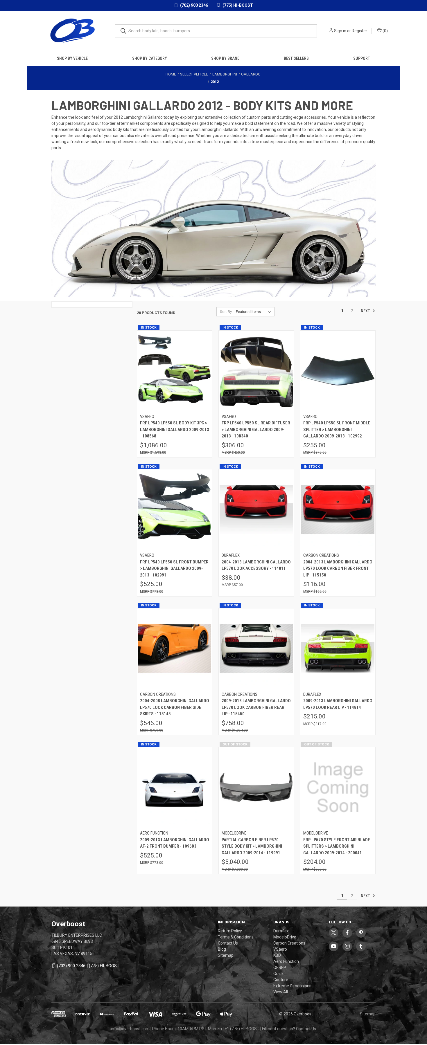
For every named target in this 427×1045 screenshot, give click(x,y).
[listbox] (254, 311)
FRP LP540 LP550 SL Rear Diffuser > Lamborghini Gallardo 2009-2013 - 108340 (256, 429)
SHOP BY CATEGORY (149, 58)
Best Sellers (296, 58)
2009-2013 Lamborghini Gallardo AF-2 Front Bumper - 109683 (174, 843)
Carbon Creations (289, 943)
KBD (277, 955)
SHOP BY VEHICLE (72, 58)
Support (361, 58)
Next (366, 310)
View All (280, 991)
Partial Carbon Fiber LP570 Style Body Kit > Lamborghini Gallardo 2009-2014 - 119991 (252, 846)
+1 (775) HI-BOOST (242, 1028)
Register (359, 30)
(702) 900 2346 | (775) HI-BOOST (88, 965)
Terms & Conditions (236, 936)
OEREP (279, 967)
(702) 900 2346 (193, 5)
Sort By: (226, 311)
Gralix (278, 973)
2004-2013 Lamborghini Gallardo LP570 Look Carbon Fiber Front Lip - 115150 (337, 568)
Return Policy (230, 930)
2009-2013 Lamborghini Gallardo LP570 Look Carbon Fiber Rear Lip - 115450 (256, 707)
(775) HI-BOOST (237, 5)
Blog (222, 949)
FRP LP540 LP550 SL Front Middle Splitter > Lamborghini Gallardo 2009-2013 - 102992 (336, 429)
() (385, 30)
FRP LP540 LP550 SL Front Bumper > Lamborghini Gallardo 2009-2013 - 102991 (174, 568)
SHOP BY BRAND (225, 58)
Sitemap (226, 955)
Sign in (340, 30)
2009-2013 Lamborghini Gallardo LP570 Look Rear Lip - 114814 (337, 704)
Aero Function (286, 961)
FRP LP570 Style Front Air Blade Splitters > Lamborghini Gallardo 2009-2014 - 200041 (336, 846)
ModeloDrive (284, 936)
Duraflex (281, 930)
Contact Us (228, 943)
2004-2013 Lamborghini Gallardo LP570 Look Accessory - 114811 (256, 565)
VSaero (280, 949)
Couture (280, 979)
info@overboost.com (130, 1028)
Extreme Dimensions (292, 985)
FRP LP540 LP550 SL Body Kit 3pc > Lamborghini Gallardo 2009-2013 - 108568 (174, 429)
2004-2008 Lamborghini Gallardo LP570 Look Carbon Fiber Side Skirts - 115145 (174, 707)
